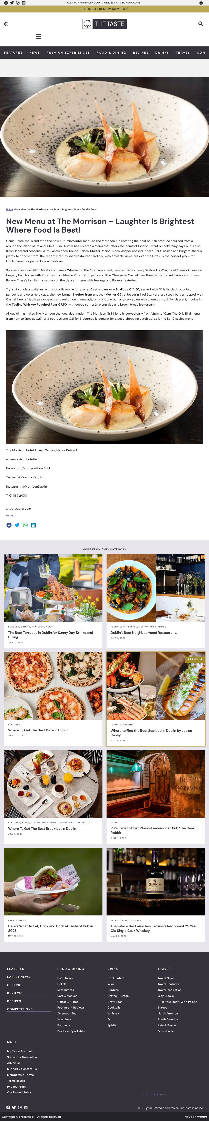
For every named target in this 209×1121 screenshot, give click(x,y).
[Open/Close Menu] (38, 36)
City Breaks (166, 996)
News (34, 52)
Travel (183, 52)
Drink (113, 969)
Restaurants (65, 990)
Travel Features (168, 984)
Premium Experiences (68, 52)
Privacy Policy (17, 1086)
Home (9, 209)
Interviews (64, 1019)
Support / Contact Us (22, 1069)
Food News (65, 978)
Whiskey (113, 1013)
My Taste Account (19, 1051)
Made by (196, 1116)
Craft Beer (115, 1002)
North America (168, 1013)
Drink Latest (116, 978)
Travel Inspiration (170, 990)
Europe (162, 1007)
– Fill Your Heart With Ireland (177, 1002)
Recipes (141, 52)
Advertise (14, 1063)
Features (13, 52)
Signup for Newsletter (22, 1057)
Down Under (166, 1031)
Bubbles (113, 990)
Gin (110, 1019)
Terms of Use (16, 1081)
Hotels (61, 984)
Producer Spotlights (71, 1031)
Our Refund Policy (19, 1092)
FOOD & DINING (70, 969)
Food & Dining (111, 52)
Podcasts (63, 1025)
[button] (201, 24)
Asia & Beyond (168, 1025)
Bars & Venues (67, 996)
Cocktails (114, 1007)
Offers (13, 985)
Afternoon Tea (67, 1013)
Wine (111, 984)
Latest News (18, 977)
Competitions (20, 1009)
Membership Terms (20, 1075)
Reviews (14, 993)
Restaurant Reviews (71, 1007)
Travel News (166, 978)
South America (168, 1019)
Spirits (112, 1025)
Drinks (162, 52)
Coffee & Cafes (67, 1002)
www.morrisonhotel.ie (21, 459)
